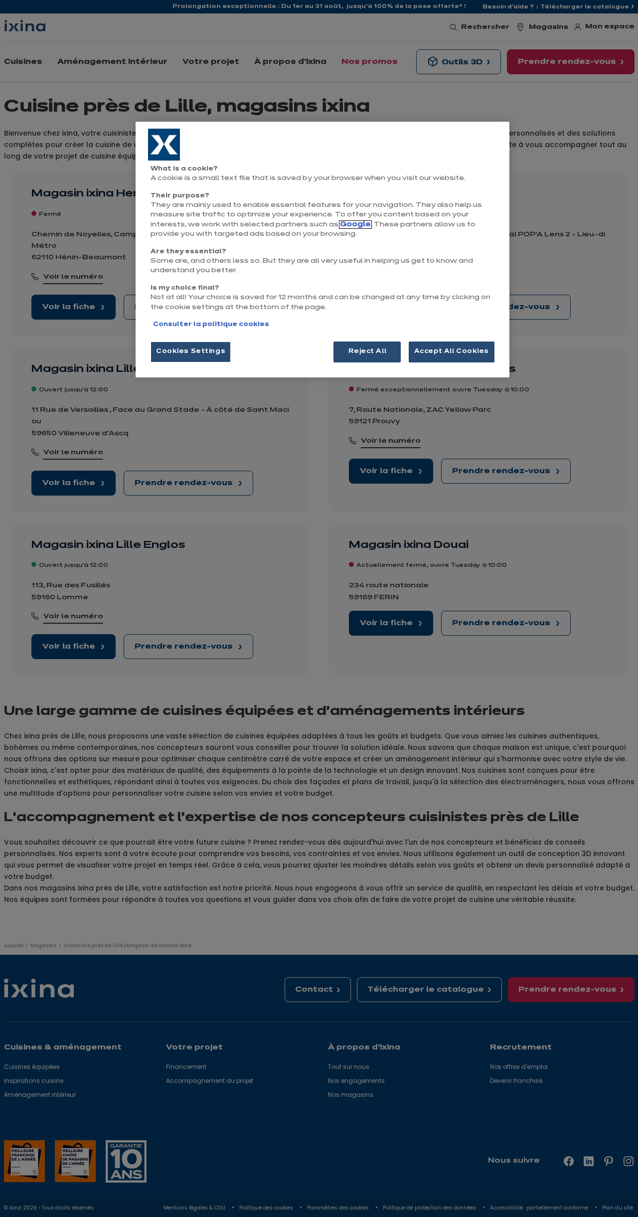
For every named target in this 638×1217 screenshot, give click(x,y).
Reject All (367, 351)
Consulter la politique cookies (211, 325)
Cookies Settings (190, 351)
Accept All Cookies (451, 351)
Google (355, 224)
